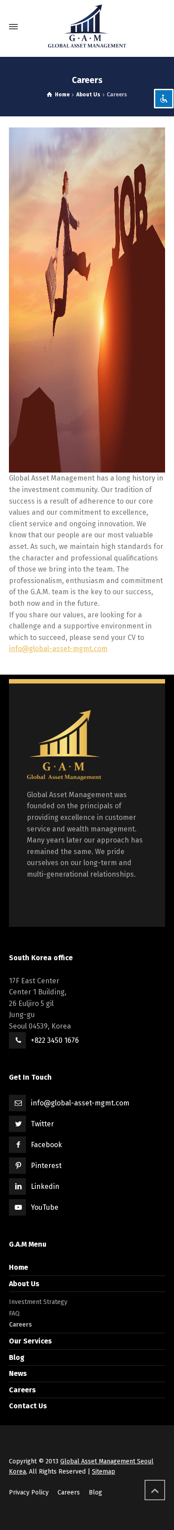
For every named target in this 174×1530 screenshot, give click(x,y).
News (18, 1373)
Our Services (30, 1341)
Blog (17, 1357)
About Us (24, 1284)
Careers (20, 1324)
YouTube (44, 1207)
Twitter (42, 1124)
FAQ (14, 1313)
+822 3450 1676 (55, 1040)
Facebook (46, 1145)
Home (18, 1267)
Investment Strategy (38, 1302)
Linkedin (45, 1186)
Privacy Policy (29, 1492)
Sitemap (103, 1471)
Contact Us (28, 1406)
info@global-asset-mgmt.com (58, 648)
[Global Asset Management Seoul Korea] (87, 26)
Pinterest (46, 1165)
